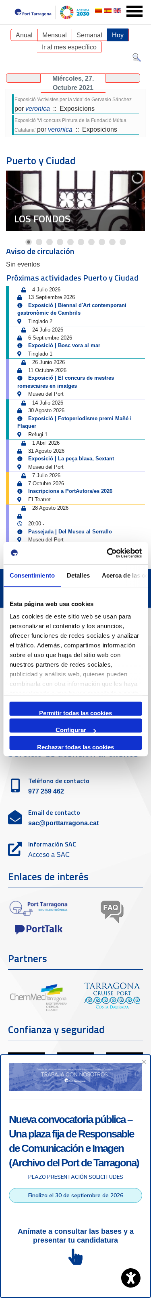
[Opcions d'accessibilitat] (131, 1278)
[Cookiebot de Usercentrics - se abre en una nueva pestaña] (107, 553)
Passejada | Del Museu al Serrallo (70, 532)
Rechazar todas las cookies (75, 747)
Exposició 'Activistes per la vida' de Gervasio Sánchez (73, 99)
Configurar (71, 729)
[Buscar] (136, 59)
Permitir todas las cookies (75, 713)
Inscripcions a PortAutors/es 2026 (70, 491)
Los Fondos (42, 218)
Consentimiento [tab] (31, 575)
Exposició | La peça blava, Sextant (71, 459)
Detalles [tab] (77, 575)
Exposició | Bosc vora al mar (64, 345)
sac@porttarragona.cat (63, 823)
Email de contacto (54, 812)
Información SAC (52, 844)
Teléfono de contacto (58, 780)
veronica (37, 108)
